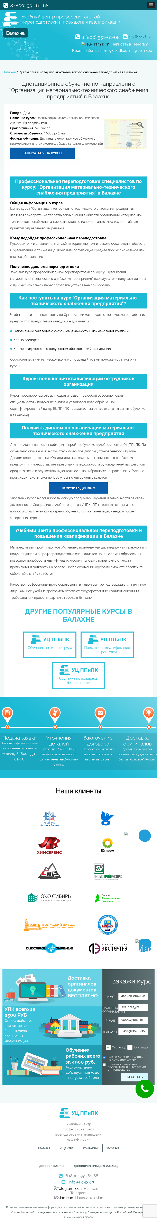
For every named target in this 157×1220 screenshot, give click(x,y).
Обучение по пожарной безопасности (78, 680)
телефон (109, 1034)
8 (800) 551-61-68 (29, 5)
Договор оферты (51, 1166)
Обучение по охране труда (50, 647)
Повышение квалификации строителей (107, 649)
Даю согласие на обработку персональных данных (125, 1058)
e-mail (110, 1021)
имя (111, 997)
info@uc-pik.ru (140, 36)
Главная (44, 1148)
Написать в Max (89, 1198)
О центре (66, 1148)
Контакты (90, 1148)
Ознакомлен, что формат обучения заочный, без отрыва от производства (127, 1067)
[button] (151, 5)
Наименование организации (109, 1010)
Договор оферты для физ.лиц (96, 1166)
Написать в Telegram (129, 44)
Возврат (113, 1148)
